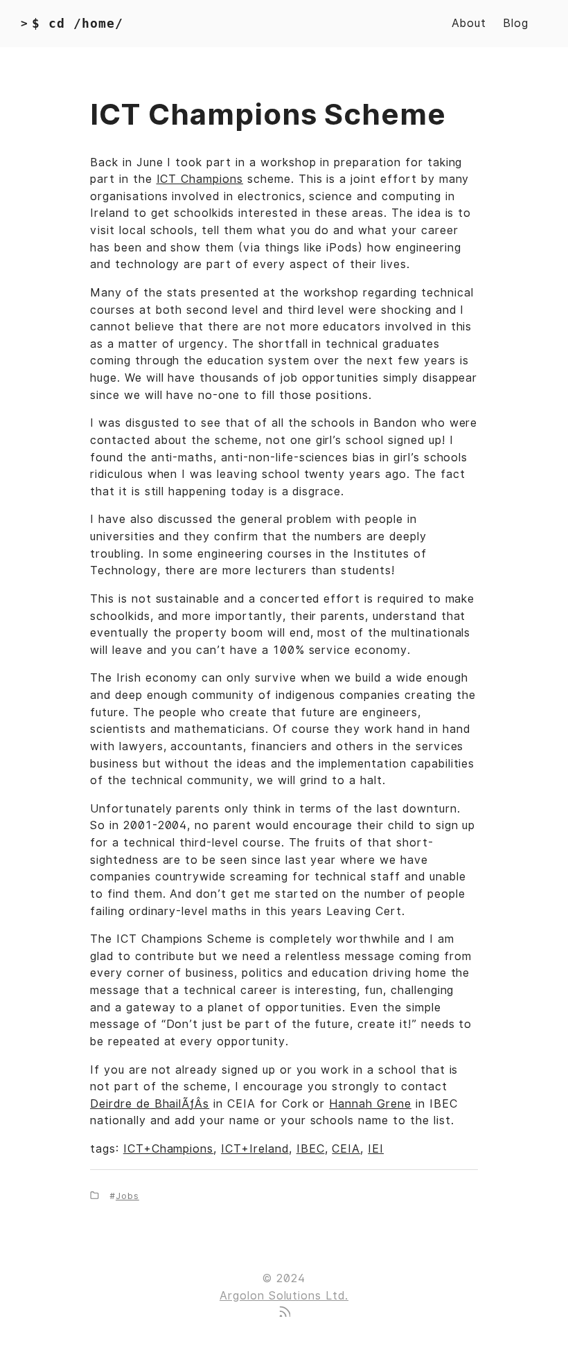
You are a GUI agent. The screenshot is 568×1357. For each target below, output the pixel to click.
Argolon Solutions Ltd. (284, 1295)
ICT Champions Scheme (268, 114)
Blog (516, 23)
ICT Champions (200, 179)
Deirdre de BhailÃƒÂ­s (149, 1103)
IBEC (310, 1148)
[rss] (284, 1313)
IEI (376, 1148)
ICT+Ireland (255, 1148)
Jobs (127, 1196)
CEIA (346, 1148)
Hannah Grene (370, 1103)
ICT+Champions (168, 1148)
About (469, 23)
